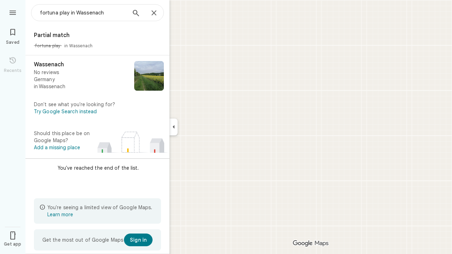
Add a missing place (57, 147)
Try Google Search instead (65, 111)
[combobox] (83, 12)
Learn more (60, 214)
